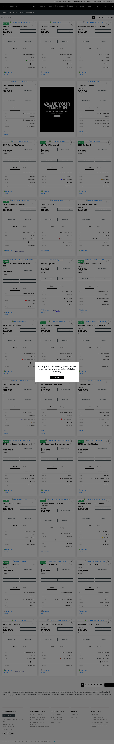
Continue (57, 377)
